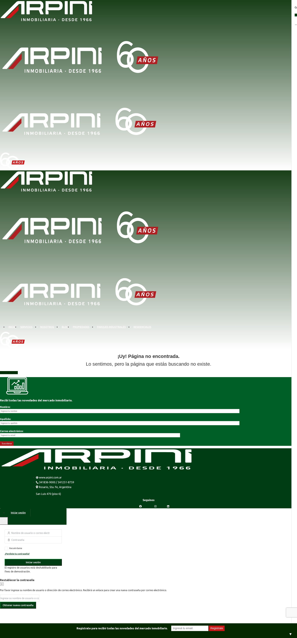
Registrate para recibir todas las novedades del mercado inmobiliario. (122, 628)
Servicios (26, 327)
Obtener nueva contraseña (18, 605)
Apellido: (5, 419)
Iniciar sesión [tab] (18, 512)
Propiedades (81, 327)
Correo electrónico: (11, 431)
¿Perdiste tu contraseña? (17, 554)
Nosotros (47, 327)
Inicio (12, 327)
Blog (65, 327)
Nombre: (5, 407)
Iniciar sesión (33, 562)
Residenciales (142, 327)
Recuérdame (15, 548)
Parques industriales (111, 327)
